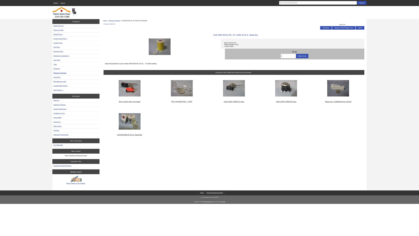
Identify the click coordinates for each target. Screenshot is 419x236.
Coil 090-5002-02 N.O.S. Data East (129, 135)
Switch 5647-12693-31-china (234, 102)
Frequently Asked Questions (62, 166)
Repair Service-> (58, 26)
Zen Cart (223, 201)
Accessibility (57, 117)
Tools (55, 64)
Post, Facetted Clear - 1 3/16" (181, 101)
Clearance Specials (114, 20)
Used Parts (57, 77)
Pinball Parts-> (58, 34)
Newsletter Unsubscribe (60, 135)
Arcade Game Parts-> (60, 39)
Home (56, 3)
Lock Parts (56, 60)
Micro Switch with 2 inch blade (129, 102)
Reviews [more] (76, 172)
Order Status (57, 126)
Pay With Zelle (58, 145)
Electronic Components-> (61, 56)
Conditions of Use (59, 113)
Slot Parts (56, 47)
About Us (56, 100)
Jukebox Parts (58, 43)
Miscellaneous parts (59, 81)
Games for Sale (58, 30)
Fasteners (56, 68)
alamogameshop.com (208, 201)
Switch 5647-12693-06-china (286, 102)
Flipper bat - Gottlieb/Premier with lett (338, 102)
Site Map (56, 130)
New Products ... (58, 90)
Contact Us (57, 122)
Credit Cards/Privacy (60, 109)
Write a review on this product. (76, 183)
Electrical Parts (58, 51)
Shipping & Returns (59, 105)
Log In (63, 3)
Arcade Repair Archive (60, 86)
